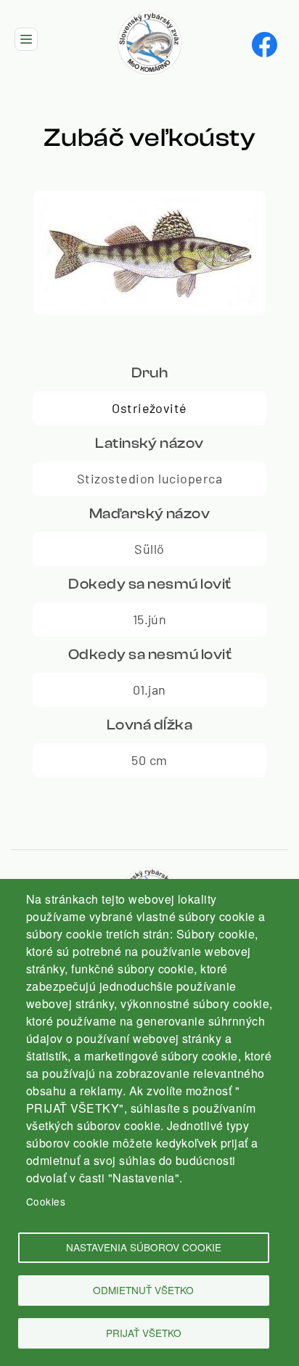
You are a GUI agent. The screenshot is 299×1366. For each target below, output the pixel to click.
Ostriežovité (149, 408)
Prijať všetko (143, 1332)
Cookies (45, 1201)
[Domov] (149, 19)
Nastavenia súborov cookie (143, 1247)
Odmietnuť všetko (143, 1290)
